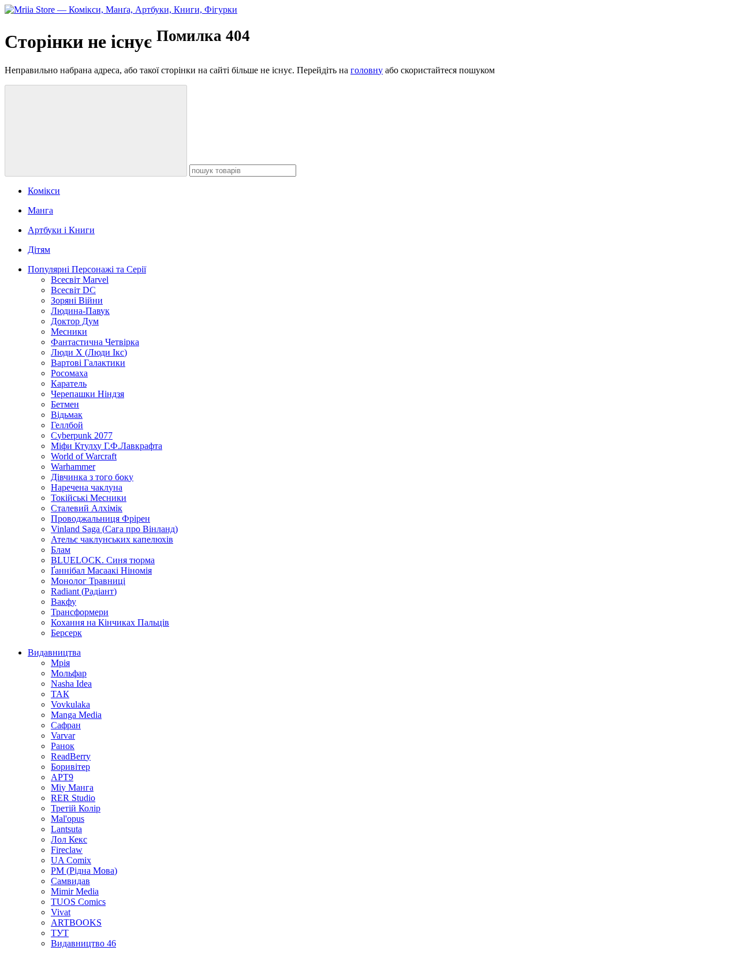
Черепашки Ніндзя (87, 394)
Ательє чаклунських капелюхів (112, 539)
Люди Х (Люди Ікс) (89, 352)
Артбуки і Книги (61, 230)
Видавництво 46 (83, 943)
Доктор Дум (75, 321)
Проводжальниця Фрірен (100, 518)
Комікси (44, 191)
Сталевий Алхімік (86, 508)
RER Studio (73, 798)
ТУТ (60, 933)
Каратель (69, 383)
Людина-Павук (80, 311)
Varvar (63, 735)
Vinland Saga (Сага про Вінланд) (114, 529)
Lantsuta (66, 829)
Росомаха (69, 373)
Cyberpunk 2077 (82, 435)
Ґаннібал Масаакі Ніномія (101, 570)
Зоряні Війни (77, 300)
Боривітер (70, 767)
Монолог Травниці (88, 581)
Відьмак (67, 415)
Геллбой (67, 425)
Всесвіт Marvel (80, 280)
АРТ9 (62, 777)
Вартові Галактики (88, 363)
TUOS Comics (78, 902)
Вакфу (63, 602)
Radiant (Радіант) (84, 591)
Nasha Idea (71, 683)
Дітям (39, 250)
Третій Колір (75, 808)
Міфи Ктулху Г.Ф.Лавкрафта (106, 446)
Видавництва (54, 652)
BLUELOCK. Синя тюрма (103, 560)
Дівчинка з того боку (92, 477)
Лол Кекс (69, 839)
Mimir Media (75, 891)
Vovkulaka (70, 704)
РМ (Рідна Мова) (84, 870)
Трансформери (80, 612)
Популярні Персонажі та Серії (87, 269)
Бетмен (65, 404)
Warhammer (73, 466)
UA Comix (71, 860)
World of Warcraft (84, 456)
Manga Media (76, 715)
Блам (60, 550)
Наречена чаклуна (86, 487)
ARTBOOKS (76, 922)
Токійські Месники (88, 498)
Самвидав (70, 881)
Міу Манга (72, 787)
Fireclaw (67, 850)
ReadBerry (71, 756)
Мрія (60, 663)
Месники (69, 331)
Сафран (66, 725)
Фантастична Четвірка (95, 342)
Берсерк (66, 633)
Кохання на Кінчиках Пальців (110, 622)
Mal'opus (67, 819)
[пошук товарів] (96, 131)
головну (366, 70)
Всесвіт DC (73, 290)
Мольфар (69, 673)
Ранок (62, 746)
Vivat (60, 912)
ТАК (60, 694)
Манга (40, 210)
